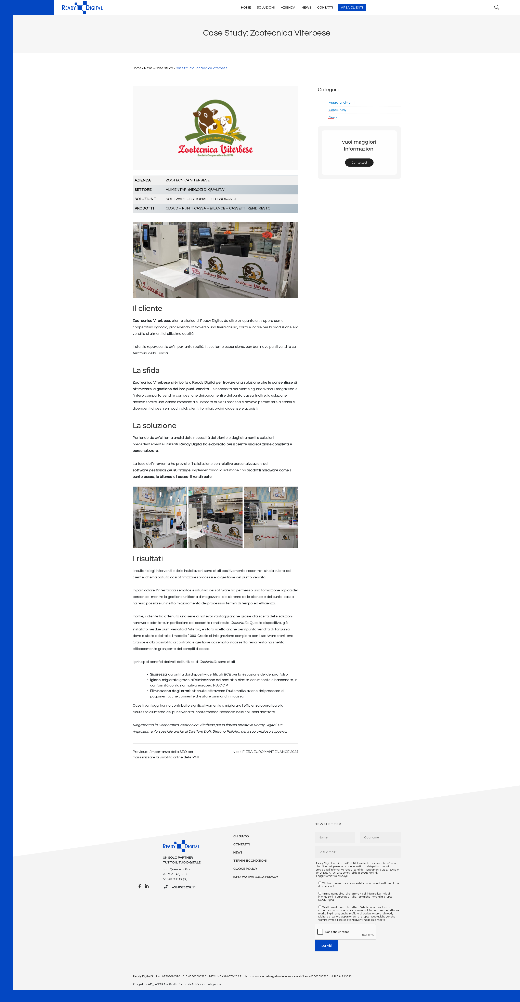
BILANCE (217, 208)
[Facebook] (139, 887)
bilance (166, 477)
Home (137, 68)
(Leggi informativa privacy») (332, 876)
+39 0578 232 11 (184, 887)
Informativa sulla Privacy (255, 876)
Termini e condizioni (249, 860)
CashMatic (208, 662)
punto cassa (143, 477)
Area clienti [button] (352, 7)
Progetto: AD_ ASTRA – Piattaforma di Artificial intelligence (177, 984)
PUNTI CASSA (194, 208)
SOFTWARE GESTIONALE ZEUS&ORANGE (201, 199)
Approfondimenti (341, 102)
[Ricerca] (496, 7)
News (148, 68)
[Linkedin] (147, 887)
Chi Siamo (241, 836)
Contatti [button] (325, 7)
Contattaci (359, 162)
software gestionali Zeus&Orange (162, 470)
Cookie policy (245, 868)
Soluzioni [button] (266, 7)
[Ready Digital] (82, 7)
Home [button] (246, 7)
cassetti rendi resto (195, 477)
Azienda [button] (288, 7)
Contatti (241, 844)
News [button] (306, 7)
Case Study (164, 68)
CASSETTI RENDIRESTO (250, 208)
